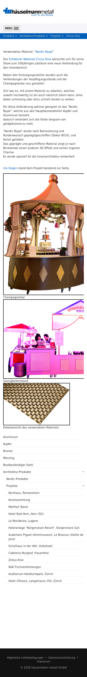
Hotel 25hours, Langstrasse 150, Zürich (35, 581)
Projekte (55, 35)
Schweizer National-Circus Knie (30, 59)
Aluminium (10, 437)
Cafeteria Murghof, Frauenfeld (28, 553)
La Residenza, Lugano (23, 520)
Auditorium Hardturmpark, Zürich (30, 574)
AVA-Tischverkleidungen (24, 567)
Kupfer (7, 444)
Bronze (8, 451)
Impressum (43, 661)
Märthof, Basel (18, 506)
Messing (8, 458)
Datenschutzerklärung (61, 657)
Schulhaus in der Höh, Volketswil (30, 546)
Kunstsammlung (19, 500)
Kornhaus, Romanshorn (23, 493)
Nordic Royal (44, 51)
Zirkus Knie (73, 35)
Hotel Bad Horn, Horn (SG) (26, 513)
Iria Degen (10, 168)
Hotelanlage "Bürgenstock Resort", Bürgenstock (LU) (43, 527)
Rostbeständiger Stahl (18, 465)
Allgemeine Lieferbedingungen (25, 657)
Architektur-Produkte (32, 35)
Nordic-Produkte (17, 479)
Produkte (8, 35)
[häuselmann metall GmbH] (28, 12)
